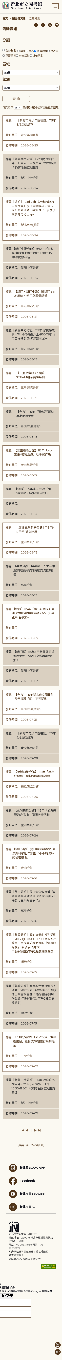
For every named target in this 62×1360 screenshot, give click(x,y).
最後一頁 (39, 1130)
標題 (9, 120)
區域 (6, 64)
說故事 (54, 51)
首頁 (5, 18)
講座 (23, 51)
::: (1, 2)
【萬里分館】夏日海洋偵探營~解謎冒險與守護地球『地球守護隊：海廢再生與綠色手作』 (34, 896)
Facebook (27, 1180)
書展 (31, 51)
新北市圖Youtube (32, 1193)
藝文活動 (24, 55)
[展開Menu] (55, 6)
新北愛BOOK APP (32, 1167)
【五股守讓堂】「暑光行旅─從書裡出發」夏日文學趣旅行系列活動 (34, 1041)
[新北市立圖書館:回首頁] (22, 5)
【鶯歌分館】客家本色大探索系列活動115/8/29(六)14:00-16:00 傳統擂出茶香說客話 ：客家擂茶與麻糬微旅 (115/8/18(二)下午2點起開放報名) (34, 994)
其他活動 (38, 55)
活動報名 (10, 50)
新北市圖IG (27, 1206)
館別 (6, 79)
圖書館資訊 (18, 18)
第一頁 (23, 1130)
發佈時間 (12, 145)
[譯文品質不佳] (9, 1296)
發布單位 (12, 135)
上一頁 (27, 1130)
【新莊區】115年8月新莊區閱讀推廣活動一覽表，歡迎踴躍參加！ (33, 656)
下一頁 (35, 1130)
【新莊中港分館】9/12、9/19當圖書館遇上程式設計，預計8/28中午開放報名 (33, 253)
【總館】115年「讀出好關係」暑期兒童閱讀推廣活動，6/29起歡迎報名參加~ (33, 613)
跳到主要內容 (8, 2)
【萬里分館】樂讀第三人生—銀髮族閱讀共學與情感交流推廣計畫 (34, 570)
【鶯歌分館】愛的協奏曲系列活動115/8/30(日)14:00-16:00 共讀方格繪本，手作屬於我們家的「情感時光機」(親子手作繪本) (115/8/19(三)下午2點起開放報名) (34, 943)
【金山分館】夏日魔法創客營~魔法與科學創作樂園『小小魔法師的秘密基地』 (34, 853)
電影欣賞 (10, 55)
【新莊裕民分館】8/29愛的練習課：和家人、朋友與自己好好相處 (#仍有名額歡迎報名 (34, 163)
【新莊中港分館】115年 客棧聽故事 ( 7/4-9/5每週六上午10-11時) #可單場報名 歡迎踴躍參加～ (33, 335)
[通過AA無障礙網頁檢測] (48, 1266)
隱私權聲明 (42, 1251)
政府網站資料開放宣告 (21, 1251)
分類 (6, 40)
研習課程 (42, 51)
